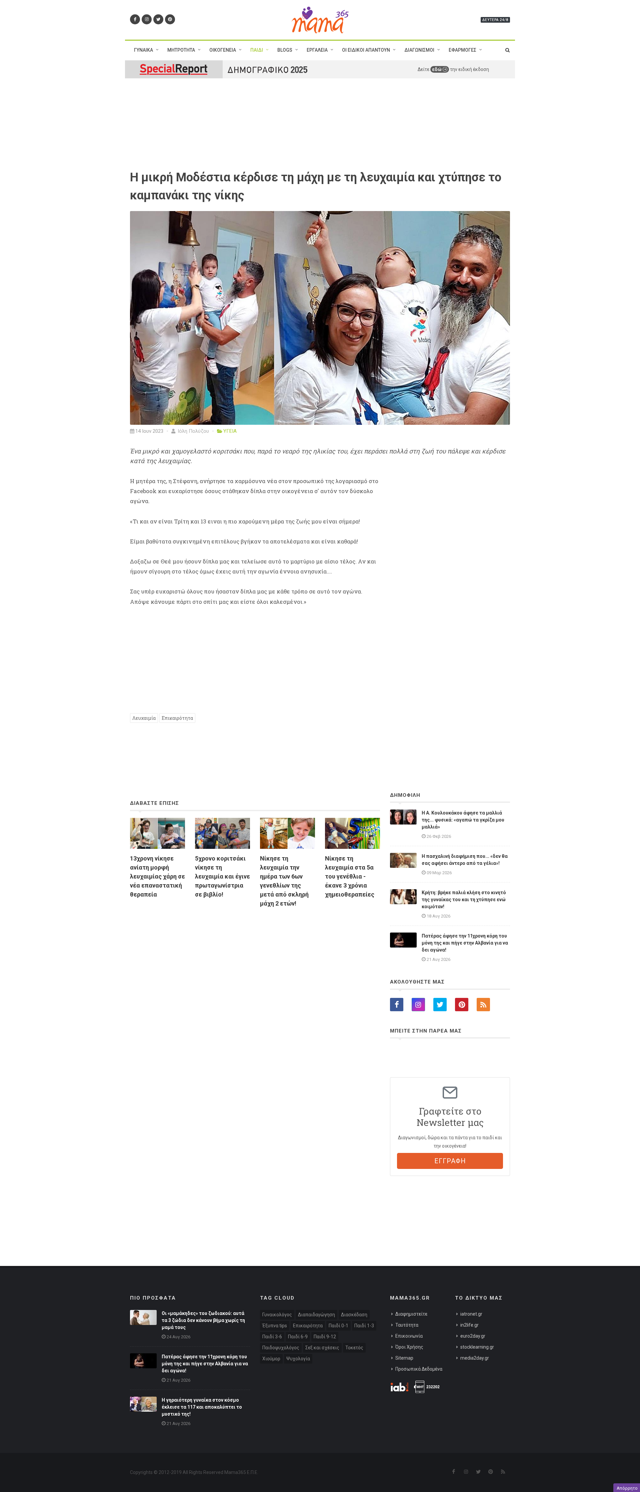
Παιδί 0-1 (338, 1325)
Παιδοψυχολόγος (280, 1347)
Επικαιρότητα (177, 718)
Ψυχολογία (298, 1358)
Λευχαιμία (144, 718)
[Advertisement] (255, 990)
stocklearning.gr (477, 1347)
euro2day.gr (472, 1336)
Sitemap (404, 1358)
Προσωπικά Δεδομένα (418, 1369)
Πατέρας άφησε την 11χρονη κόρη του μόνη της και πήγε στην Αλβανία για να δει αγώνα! (465, 943)
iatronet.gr (471, 1314)
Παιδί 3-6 (272, 1336)
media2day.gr (474, 1358)
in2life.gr (469, 1325)
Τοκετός (354, 1347)
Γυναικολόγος (277, 1314)
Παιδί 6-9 (298, 1336)
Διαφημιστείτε (411, 1314)
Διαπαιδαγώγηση (316, 1314)
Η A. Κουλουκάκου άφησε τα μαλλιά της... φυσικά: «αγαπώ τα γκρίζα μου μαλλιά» (463, 820)
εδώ (437, 69)
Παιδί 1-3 (364, 1325)
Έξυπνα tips (274, 1325)
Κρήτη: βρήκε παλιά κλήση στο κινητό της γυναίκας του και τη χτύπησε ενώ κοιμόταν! (464, 899)
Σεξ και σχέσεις (322, 1347)
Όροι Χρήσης (409, 1347)
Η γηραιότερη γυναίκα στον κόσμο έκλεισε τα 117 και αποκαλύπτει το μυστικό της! (202, 1407)
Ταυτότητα (406, 1325)
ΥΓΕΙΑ (230, 431)
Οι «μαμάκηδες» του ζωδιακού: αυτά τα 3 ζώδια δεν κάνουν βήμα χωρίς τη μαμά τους (203, 1320)
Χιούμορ (271, 1358)
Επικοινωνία (409, 1336)
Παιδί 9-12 (325, 1336)
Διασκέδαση (354, 1314)
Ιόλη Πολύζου (192, 431)
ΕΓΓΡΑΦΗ (450, 1161)
